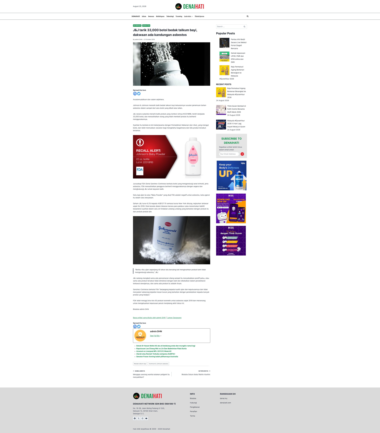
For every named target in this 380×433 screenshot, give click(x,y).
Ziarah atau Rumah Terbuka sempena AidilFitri (155, 354)
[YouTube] (146, 418)
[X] (138, 418)
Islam (144, 16)
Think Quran (199, 16)
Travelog (179, 16)
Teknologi (170, 16)
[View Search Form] (247, 16)
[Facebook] (135, 93)
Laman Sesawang (174, 318)
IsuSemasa (137, 25)
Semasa (151, 16)
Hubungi (193, 403)
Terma (192, 416)
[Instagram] (142, 418)
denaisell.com (225, 403)
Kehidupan (160, 16)
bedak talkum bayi (140, 363)
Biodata (193, 398)
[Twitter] (139, 93)
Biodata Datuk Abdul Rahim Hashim (196, 372)
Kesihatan (146, 25)
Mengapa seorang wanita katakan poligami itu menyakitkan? (151, 374)
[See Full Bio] (161, 335)
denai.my (223, 398)
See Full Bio (155, 336)
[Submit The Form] (242, 154)
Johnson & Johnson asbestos (158, 363)
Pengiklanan (195, 407)
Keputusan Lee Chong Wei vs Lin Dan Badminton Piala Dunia (161, 349)
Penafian (193, 411)
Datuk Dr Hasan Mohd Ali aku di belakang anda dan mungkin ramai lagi (165, 346)
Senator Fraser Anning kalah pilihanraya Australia (157, 357)
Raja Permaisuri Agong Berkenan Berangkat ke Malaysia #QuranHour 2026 (231, 73)
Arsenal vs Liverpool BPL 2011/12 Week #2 (153, 351)
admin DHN (138, 39)
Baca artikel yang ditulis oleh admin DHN (149, 318)
